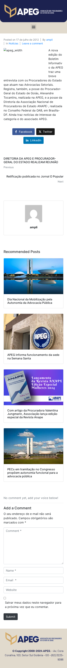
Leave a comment (32, 43)
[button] (33, 27)
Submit (10, 616)
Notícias (13, 43)
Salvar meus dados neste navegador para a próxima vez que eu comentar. (33, 605)
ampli (49, 39)
